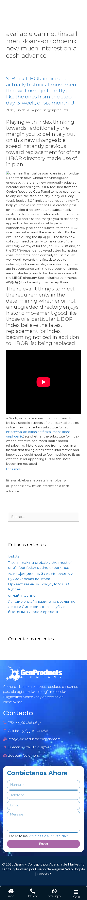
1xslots (13, 556)
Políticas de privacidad (48, 836)
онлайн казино (22, 595)
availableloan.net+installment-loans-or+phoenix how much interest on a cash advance (37, 485)
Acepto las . (40, 836)
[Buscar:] (43, 517)
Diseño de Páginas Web (54, 869)
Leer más (13, 469)
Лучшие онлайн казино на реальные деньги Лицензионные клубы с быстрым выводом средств (41, 606)
